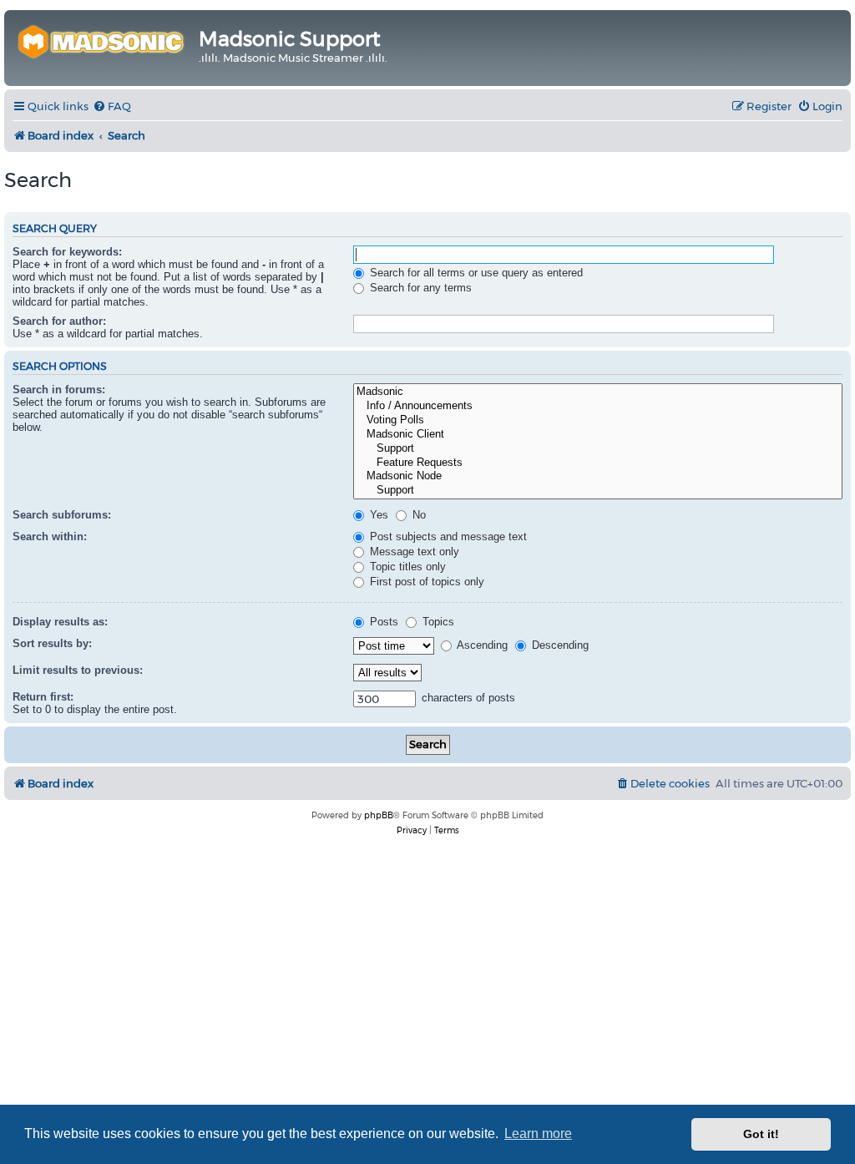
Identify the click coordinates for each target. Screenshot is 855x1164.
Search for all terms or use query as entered (475, 272)
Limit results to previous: (78, 670)
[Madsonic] (598, 392)
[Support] (598, 449)
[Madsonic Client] (598, 435)
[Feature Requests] (598, 463)
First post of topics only (425, 581)
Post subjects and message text (447, 536)
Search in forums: (59, 389)
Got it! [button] (761, 1134)
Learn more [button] (538, 1133)
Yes (377, 515)
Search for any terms (419, 287)
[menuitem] (112, 106)
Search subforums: (62, 515)
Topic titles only (406, 566)
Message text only (413, 551)
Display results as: (60, 621)
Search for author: (59, 321)
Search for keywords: (67, 251)
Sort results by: (52, 643)
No (417, 515)
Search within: (50, 536)
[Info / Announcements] (598, 406)
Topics (436, 621)
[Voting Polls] (598, 420)
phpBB (378, 815)
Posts (382, 621)
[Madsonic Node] (598, 476)
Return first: (43, 697)
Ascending (481, 645)
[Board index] (103, 39)
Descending (559, 645)
